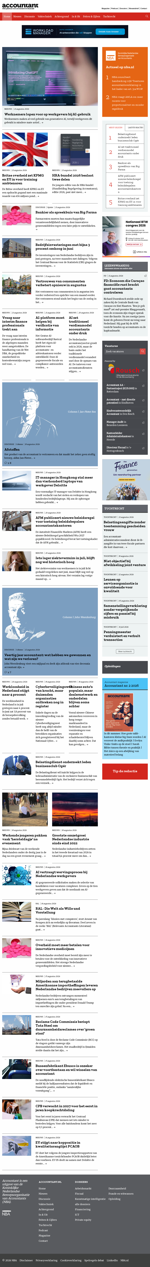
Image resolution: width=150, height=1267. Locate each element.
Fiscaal (79, 1193)
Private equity (83, 1219)
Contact (143, 8)
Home (7, 16)
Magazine (106, 8)
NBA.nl (125, 1260)
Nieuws (17, 16)
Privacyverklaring (46, 1260)
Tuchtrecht (109, 16)
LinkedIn (112, 1260)
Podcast (114, 8)
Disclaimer (26, 1260)
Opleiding (114, 1198)
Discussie (29, 16)
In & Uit (76, 16)
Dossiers (123, 8)
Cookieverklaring (70, 1260)
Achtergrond (62, 16)
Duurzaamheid (117, 1188)
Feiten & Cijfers (91, 16)
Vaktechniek (45, 16)
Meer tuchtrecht (125, 651)
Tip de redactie (125, 771)
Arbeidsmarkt (83, 1188)
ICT (77, 1214)
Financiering (83, 1209)
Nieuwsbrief (134, 8)
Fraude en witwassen (121, 1193)
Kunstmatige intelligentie (90, 1198)
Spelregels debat (94, 1260)
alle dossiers (82, 1204)
